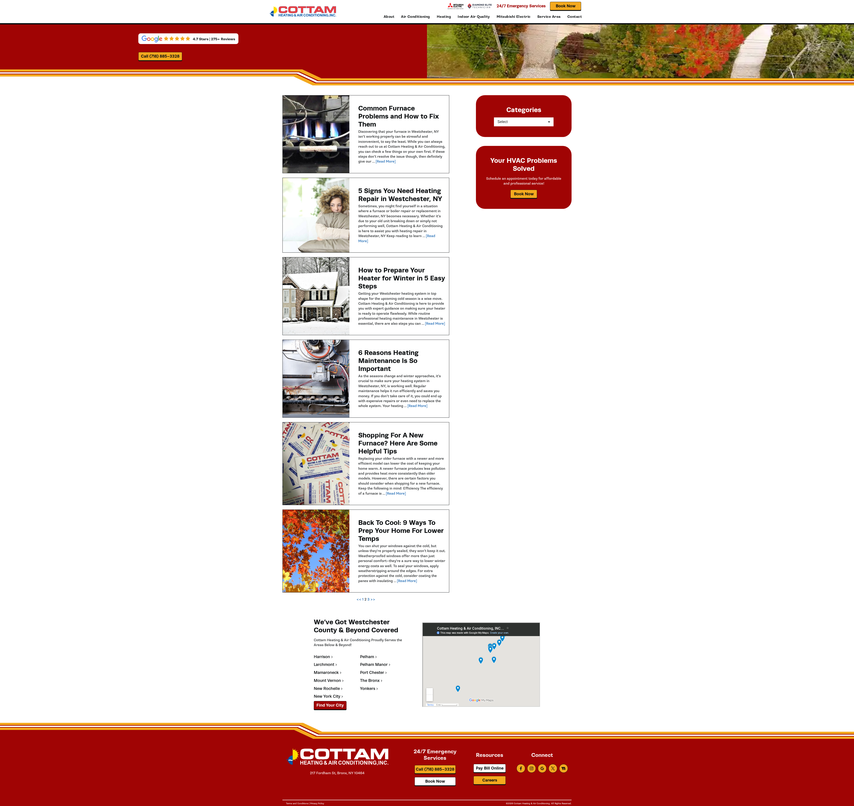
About (389, 16)
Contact (574, 16)
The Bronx (370, 681)
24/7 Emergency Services (521, 6)
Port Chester (372, 673)
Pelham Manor (374, 665)
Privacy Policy (317, 803)
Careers (489, 780)
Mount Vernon (327, 681)
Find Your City (330, 705)
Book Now (566, 6)
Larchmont (324, 665)
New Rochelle (327, 689)
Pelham (367, 657)
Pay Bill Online (490, 768)
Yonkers (367, 689)
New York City (327, 696)
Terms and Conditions (297, 803)
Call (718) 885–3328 (160, 56)
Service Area (549, 16)
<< (359, 599)
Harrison (322, 657)
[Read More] (386, 161)
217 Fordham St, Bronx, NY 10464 (337, 773)
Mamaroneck (326, 673)
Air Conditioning (415, 16)
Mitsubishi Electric (514, 16)
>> (372, 599)
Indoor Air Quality (474, 16)
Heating (444, 16)
